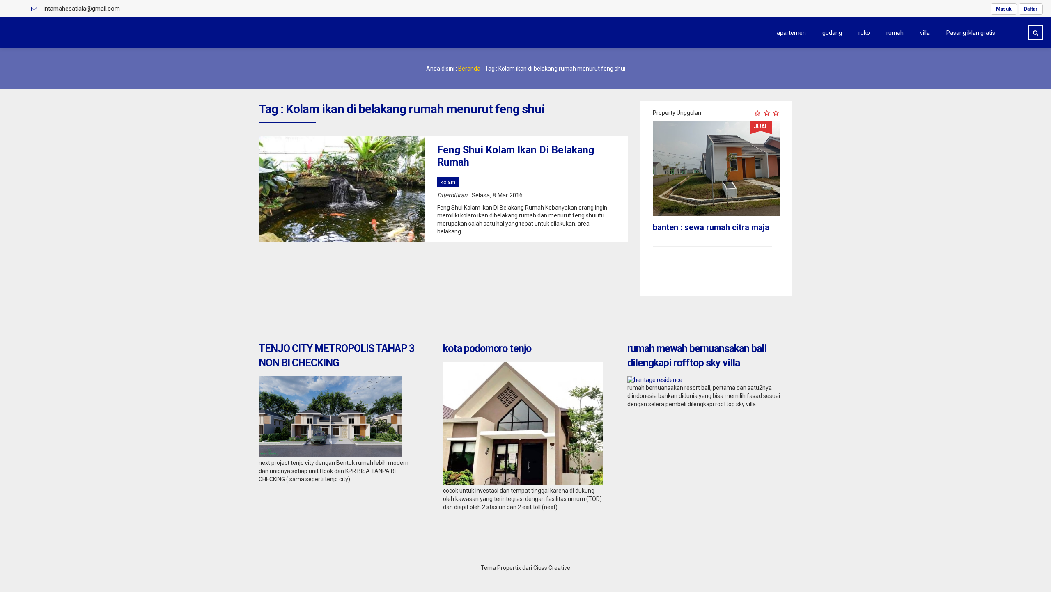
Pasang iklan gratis (970, 33)
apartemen (791, 33)
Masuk (1004, 9)
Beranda (469, 68)
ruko (864, 33)
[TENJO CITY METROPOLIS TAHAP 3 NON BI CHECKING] (330, 455)
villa (925, 33)
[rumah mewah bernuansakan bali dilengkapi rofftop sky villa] (654, 380)
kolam (448, 182)
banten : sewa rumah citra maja (711, 227)
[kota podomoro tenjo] (523, 483)
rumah (895, 33)
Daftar (1030, 9)
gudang (832, 33)
